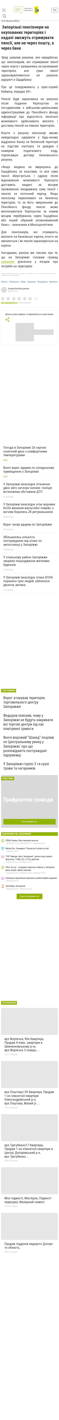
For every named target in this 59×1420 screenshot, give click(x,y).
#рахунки (32, 282)
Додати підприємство (29, 896)
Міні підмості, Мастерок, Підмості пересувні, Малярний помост (27, 1200)
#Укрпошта (14, 282)
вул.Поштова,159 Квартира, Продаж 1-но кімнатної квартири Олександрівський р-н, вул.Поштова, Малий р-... (29, 1097)
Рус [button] (54, 10)
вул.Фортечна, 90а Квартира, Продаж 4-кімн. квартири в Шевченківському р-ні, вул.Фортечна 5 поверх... (24, 1044)
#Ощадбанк (42, 282)
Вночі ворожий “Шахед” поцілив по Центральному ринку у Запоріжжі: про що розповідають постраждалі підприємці (28, 746)
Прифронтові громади (28, 799)
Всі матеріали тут (29, 821)
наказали (7, 262)
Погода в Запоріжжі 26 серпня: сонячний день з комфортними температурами (25, 451)
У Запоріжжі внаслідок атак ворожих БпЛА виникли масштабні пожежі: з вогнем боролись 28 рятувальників (29, 508)
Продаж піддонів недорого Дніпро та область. (28, 1246)
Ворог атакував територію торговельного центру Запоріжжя (24, 702)
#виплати (53, 282)
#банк (23, 282)
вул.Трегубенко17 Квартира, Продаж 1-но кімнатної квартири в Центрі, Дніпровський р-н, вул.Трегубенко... (28, 1150)
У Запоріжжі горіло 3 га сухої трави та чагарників (26, 766)
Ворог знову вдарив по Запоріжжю (27, 524)
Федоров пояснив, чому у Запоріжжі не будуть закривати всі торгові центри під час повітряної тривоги (28, 722)
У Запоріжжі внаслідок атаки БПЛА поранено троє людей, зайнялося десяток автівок (28, 581)
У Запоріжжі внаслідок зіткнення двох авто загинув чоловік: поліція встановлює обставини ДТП (27, 488)
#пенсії (4, 282)
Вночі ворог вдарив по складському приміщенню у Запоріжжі (28, 469)
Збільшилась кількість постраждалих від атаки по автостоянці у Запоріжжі (22, 541)
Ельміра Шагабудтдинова (18, 288)
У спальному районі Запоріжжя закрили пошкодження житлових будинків (26, 561)
